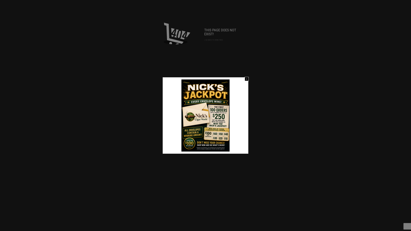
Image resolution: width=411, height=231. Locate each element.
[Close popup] (246, 79)
